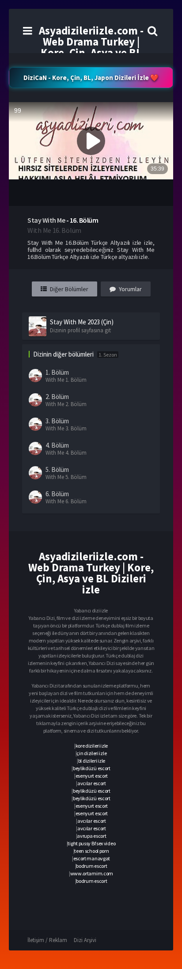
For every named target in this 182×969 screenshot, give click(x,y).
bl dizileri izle (91, 760)
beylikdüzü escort (91, 768)
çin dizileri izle (91, 753)
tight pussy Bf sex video (91, 843)
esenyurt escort (92, 775)
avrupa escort (91, 835)
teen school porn (91, 850)
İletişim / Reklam (47, 940)
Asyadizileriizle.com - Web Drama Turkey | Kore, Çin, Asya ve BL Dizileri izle (91, 47)
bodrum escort (91, 866)
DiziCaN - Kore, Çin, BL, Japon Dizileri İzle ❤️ (91, 77)
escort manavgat (91, 858)
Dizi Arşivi (85, 940)
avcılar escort (91, 783)
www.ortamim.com (92, 873)
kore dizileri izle (92, 745)
